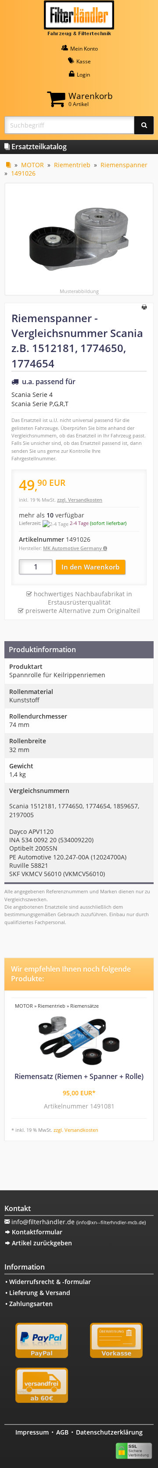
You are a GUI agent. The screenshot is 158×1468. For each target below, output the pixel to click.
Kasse (83, 61)
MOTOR (32, 165)
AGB (62, 1432)
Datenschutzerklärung (109, 1432)
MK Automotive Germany (73, 548)
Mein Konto (83, 48)
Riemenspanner (124, 165)
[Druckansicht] (144, 308)
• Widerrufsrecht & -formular (48, 1281)
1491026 (23, 173)
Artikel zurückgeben (41, 1243)
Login (82, 74)
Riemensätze (84, 1005)
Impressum (32, 1432)
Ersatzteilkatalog (38, 146)
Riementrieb (72, 165)
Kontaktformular (36, 1232)
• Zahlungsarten (29, 1303)
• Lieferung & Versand (37, 1292)
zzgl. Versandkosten (79, 499)
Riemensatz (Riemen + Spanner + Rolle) (79, 1076)
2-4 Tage (79, 523)
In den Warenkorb (90, 566)
